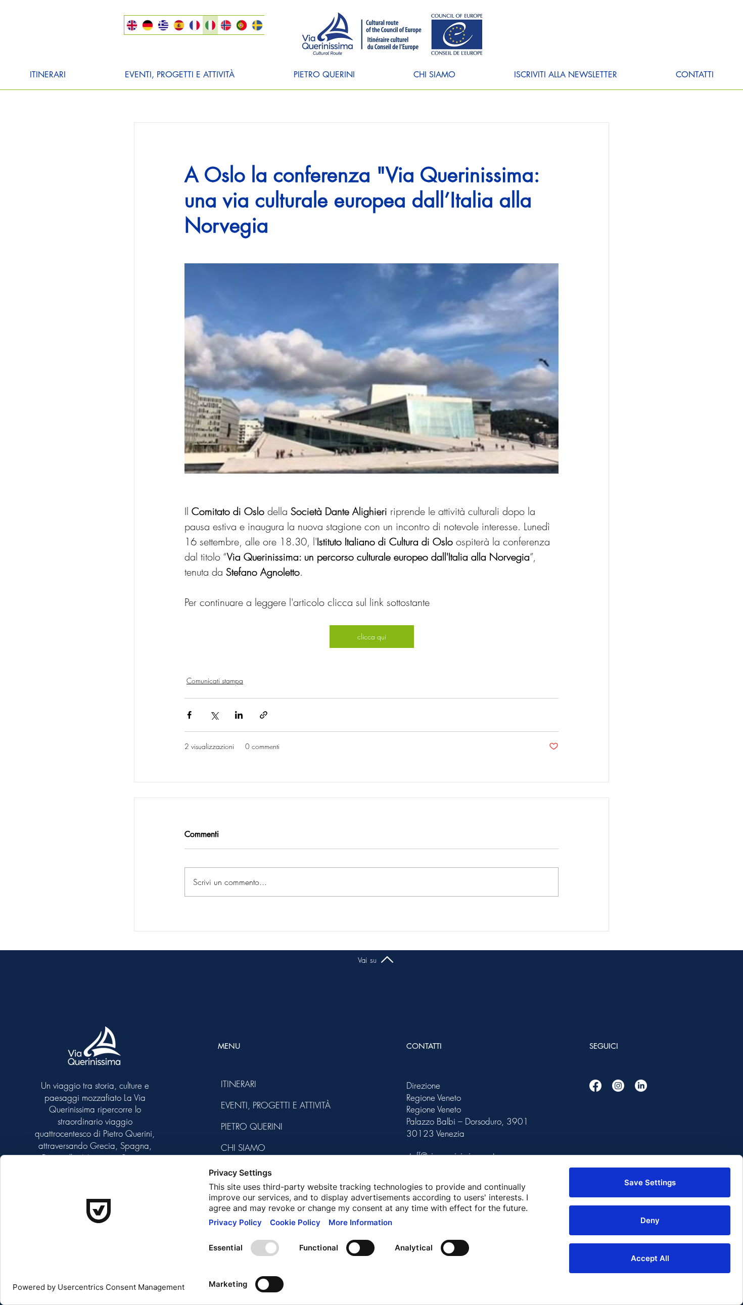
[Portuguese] (241, 25)
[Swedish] (257, 25)
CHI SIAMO (243, 1147)
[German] (147, 25)
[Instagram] (618, 1086)
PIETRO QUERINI (248, 1126)
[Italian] (210, 25)
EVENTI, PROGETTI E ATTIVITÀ (248, 1105)
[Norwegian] (226, 25)
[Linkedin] (641, 1086)
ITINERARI (238, 1084)
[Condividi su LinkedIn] (239, 715)
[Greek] (163, 25)
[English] (132, 25)
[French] (194, 25)
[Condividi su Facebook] (189, 715)
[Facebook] (595, 1086)
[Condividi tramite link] (263, 715)
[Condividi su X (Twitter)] (214, 715)
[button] (47, 75)
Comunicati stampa (215, 680)
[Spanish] (179, 25)
